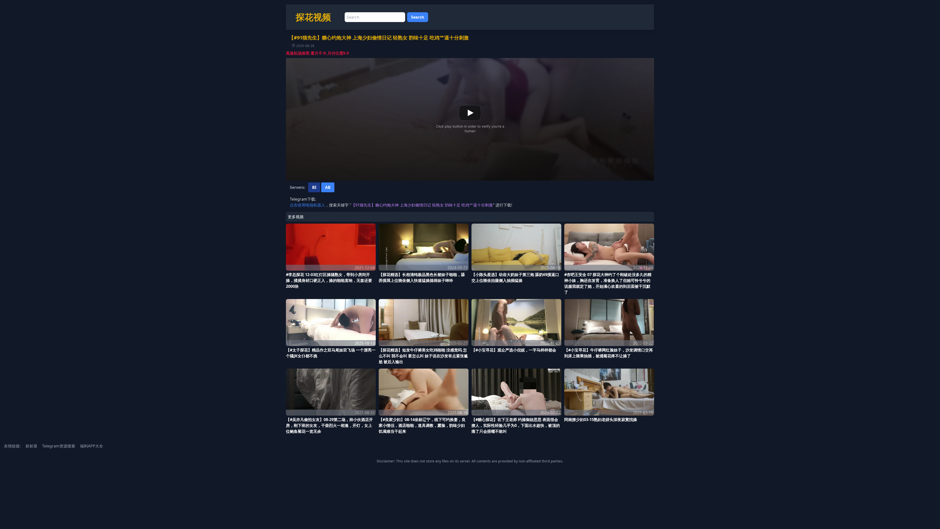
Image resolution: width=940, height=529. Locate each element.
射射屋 (31, 446)
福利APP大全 (91, 446)
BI (314, 187)
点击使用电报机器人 (307, 205)
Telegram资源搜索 (58, 446)
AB (327, 187)
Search (417, 17)
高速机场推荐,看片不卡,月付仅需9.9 (317, 53)
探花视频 (313, 17)
